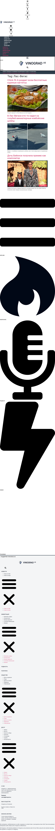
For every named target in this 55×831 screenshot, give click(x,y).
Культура (6, 734)
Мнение (6, 623)
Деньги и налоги (7, 680)
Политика (7, 45)
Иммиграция (6, 50)
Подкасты (6, 52)
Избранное (27, 15)
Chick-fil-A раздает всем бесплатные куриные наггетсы (27, 81)
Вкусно (5, 731)
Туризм (5, 737)
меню (27, 3)
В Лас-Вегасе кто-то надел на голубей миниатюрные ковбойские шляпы (25, 118)
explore (2, 255)
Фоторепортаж (7, 739)
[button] (9, 592)
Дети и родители (8, 677)
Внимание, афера (8, 616)
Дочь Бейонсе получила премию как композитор (26, 156)
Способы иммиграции (9, 621)
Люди (5, 679)
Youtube (11, 31)
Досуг (4, 54)
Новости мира (7, 575)
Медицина (6, 682)
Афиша (5, 729)
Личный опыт (7, 618)
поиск (27, 7)
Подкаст (2, 400)
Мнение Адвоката (8, 619)
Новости (5, 47)
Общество (6, 49)
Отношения (6, 736)
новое (27, 11)
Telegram (11, 35)
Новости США (7, 573)
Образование (7, 683)
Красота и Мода (7, 732)
